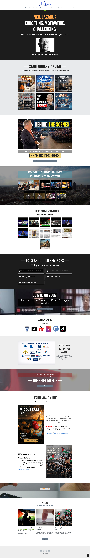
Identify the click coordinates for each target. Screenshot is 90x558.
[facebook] (41, 551)
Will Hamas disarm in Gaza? (26, 528)
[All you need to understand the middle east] (63, 101)
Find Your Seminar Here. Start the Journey (45, 161)
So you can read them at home (23, 469)
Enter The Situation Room (45, 385)
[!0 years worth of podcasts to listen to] (45, 101)
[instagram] (46, 551)
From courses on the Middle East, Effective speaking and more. (57, 433)
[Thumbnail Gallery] (26, 83)
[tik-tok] (49, 551)
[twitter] (43, 551)
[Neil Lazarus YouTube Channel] (26, 101)
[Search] (78, 7)
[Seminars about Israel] (45, 244)
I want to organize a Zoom (45, 309)
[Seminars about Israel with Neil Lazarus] (34, 185)
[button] (31, 270)
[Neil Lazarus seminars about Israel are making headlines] (34, 233)
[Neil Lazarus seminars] (56, 233)
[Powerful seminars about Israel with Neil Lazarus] (23, 185)
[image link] (45, 3)
